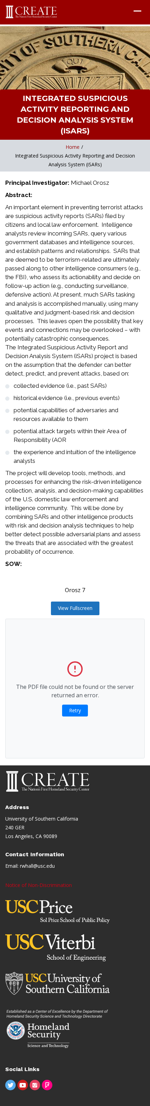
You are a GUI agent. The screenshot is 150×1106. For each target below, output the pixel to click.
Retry (75, 710)
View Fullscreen (75, 608)
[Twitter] (10, 1085)
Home (73, 147)
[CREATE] (31, 12)
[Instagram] (35, 1085)
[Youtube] (22, 1085)
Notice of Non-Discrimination (38, 885)
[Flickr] (47, 1085)
